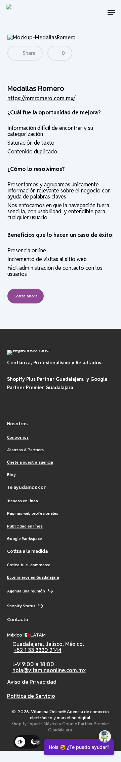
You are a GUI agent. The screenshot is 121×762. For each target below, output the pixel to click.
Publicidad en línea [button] (25, 526)
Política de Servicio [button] (31, 696)
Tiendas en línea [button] (22, 501)
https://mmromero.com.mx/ (41, 98)
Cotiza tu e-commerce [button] (28, 565)
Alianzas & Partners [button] (25, 450)
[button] (111, 12)
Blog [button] (11, 475)
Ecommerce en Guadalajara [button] (33, 577)
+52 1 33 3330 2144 (38, 650)
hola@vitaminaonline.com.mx (49, 670)
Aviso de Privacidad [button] (31, 682)
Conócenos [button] (18, 437)
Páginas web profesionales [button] (32, 513)
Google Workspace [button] (24, 539)
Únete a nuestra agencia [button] (30, 462)
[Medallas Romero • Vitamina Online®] (30, 12)
